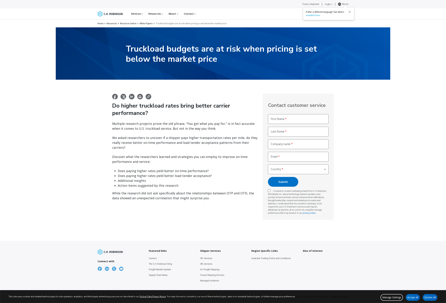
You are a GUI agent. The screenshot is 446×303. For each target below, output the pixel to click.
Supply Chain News (158, 275)
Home (100, 23)
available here (313, 15)
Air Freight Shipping (209, 269)
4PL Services (206, 263)
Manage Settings (391, 297)
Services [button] (136, 13)
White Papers (146, 23)
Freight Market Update (160, 269)
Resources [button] (155, 13)
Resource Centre (128, 23)
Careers (153, 258)
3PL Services (206, 258)
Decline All (430, 297)
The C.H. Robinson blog (160, 263)
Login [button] (328, 4)
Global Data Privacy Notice (153, 296)
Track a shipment (310, 4)
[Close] (349, 11)
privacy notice (309, 212)
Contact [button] (189, 13)
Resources (112, 23)
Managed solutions (209, 280)
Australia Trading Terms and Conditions (271, 258)
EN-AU (345, 4)
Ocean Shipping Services (212, 275)
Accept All (412, 297)
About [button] (172, 13)
